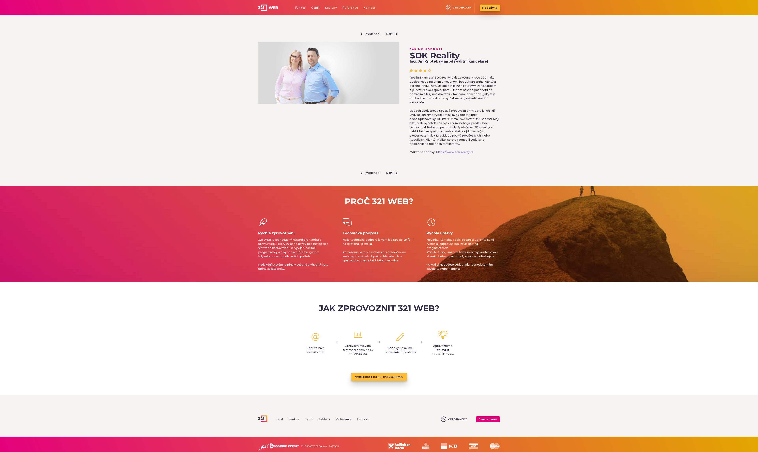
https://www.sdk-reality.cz (455, 152)
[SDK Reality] (328, 73)
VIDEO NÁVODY (462, 7)
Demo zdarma (488, 419)
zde (321, 352)
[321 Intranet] (272, 8)
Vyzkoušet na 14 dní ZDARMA (379, 377)
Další (390, 34)
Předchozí (372, 34)
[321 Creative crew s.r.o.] (278, 446)
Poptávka (490, 7)
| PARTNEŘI (333, 446)
